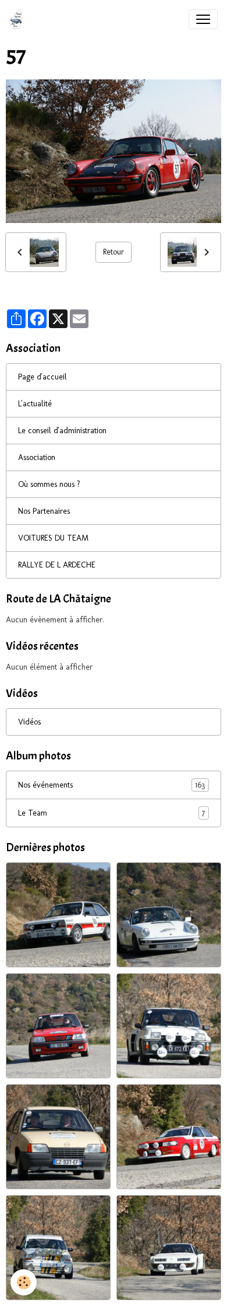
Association (36, 457)
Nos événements (111, 785)
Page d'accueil (42, 377)
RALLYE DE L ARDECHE (56, 565)
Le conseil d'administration (62, 431)
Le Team (111, 813)
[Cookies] (23, 1282)
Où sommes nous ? (49, 484)
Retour (113, 252)
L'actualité (35, 404)
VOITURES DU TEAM (53, 538)
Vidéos (29, 722)
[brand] (18, 19)
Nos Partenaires (44, 511)
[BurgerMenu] (203, 19)
